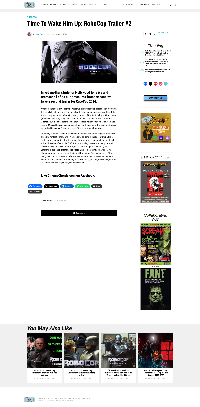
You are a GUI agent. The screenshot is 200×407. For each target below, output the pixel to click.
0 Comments (163, 33)
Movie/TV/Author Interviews (84, 4)
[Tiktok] (165, 83)
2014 (55, 201)
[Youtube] (155, 83)
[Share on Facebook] (146, 34)
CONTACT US (155, 98)
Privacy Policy (58, 398)
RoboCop (62, 201)
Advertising (77, 398)
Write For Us (86, 398)
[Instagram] (160, 83)
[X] (150, 83)
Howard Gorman (39, 378)
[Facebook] (145, 83)
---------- (155, 266)
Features (143, 4)
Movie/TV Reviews (58, 4)
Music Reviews (108, 4)
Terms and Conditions (45, 398)
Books (155, 4)
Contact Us (68, 398)
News (43, 4)
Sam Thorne (40, 34)
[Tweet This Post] (150, 34)
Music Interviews (127, 4)
